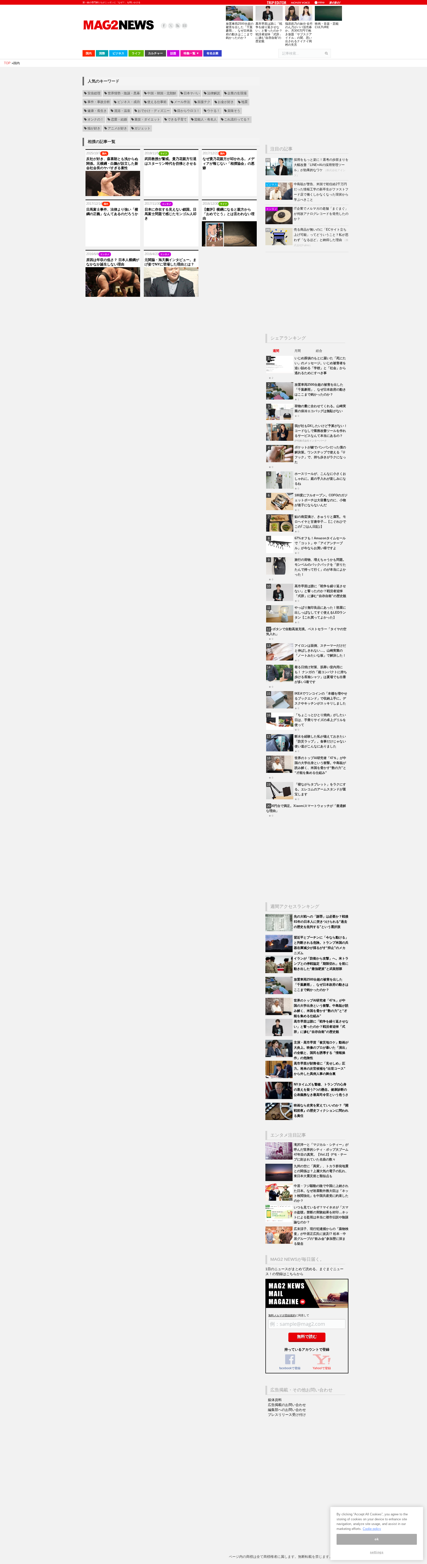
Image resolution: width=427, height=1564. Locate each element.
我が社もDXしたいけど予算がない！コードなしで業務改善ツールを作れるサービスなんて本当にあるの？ (321, 431)
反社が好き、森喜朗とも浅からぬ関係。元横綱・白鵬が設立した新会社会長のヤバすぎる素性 (112, 163)
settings (376, 1552)
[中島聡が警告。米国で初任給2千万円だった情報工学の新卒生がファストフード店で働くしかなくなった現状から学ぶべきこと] (279, 199)
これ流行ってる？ (237, 119)
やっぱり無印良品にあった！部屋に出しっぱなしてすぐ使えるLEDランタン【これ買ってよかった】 (320, 612)
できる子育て (177, 119)
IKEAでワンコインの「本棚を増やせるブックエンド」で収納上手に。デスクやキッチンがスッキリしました (321, 698)
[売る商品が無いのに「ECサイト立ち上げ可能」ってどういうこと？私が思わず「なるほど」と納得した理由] (279, 244)
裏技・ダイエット (147, 119)
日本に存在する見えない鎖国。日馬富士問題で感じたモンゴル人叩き (170, 213)
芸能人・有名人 (205, 119)
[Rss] (178, 26)
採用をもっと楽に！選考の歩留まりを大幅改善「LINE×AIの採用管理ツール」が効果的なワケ (321, 165)
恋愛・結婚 (119, 119)
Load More (171, 306)
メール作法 (182, 102)
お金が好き (226, 102)
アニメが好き (117, 128)
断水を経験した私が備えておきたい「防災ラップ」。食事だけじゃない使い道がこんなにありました (320, 741)
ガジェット (142, 128)
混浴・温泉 (122, 111)
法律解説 (213, 93)
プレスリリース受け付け (287, 1415)
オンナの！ (95, 119)
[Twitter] (171, 26)
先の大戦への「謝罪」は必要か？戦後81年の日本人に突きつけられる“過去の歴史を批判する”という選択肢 (321, 922)
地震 (244, 102)
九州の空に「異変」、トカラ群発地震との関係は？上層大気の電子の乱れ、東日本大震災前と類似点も (321, 1171)
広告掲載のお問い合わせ (287, 1405)
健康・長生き (97, 111)
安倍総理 (93, 93)
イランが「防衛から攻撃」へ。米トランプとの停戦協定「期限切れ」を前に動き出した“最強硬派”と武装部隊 (321, 964)
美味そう (233, 111)
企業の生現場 (237, 93)
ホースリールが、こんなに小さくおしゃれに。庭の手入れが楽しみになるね (320, 478)
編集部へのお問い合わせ (287, 1410)
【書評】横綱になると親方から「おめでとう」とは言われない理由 (229, 213)
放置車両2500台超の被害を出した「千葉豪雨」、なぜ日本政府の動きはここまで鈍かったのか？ (240, 31)
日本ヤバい (192, 93)
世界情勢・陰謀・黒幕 (124, 93)
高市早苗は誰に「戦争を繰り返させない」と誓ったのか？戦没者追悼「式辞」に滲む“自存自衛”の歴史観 (269, 32)
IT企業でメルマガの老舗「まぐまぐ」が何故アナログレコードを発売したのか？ (321, 214)
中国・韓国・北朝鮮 (161, 93)
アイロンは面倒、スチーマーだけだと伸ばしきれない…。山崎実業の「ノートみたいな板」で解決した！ (320, 650)
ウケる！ (213, 111)
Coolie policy (372, 1529)
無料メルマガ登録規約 (282, 1315)
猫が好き (93, 128)
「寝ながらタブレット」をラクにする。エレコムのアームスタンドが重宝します (320, 789)
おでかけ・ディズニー (154, 111)
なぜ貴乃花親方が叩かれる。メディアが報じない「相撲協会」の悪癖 (229, 163)
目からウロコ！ (188, 111)
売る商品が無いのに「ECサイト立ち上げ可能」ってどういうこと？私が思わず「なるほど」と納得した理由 (321, 235)
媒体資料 (275, 1400)
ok (377, 1539)
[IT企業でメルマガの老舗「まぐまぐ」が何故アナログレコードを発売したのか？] (279, 223)
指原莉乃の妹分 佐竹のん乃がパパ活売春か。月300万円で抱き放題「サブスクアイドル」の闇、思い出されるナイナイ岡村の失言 (299, 34)
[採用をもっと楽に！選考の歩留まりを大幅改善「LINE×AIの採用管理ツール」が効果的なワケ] (279, 174)
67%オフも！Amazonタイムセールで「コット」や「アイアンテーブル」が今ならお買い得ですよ (320, 543)
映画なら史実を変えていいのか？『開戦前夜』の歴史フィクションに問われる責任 (321, 1110)
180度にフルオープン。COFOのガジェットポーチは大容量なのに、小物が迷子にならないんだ (321, 500)
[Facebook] (164, 26)
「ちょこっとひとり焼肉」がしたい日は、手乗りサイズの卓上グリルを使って (320, 720)
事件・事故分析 (98, 102)
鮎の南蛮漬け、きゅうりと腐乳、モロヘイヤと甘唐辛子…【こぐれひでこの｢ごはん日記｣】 (320, 521)
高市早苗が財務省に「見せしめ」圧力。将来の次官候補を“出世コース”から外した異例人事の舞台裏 (319, 1069)
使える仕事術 (157, 102)
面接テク (203, 102)
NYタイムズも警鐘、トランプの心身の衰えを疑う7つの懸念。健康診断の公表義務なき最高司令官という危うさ (321, 1090)
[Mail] (185, 26)
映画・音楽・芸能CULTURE (327, 25)
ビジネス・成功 (128, 102)
